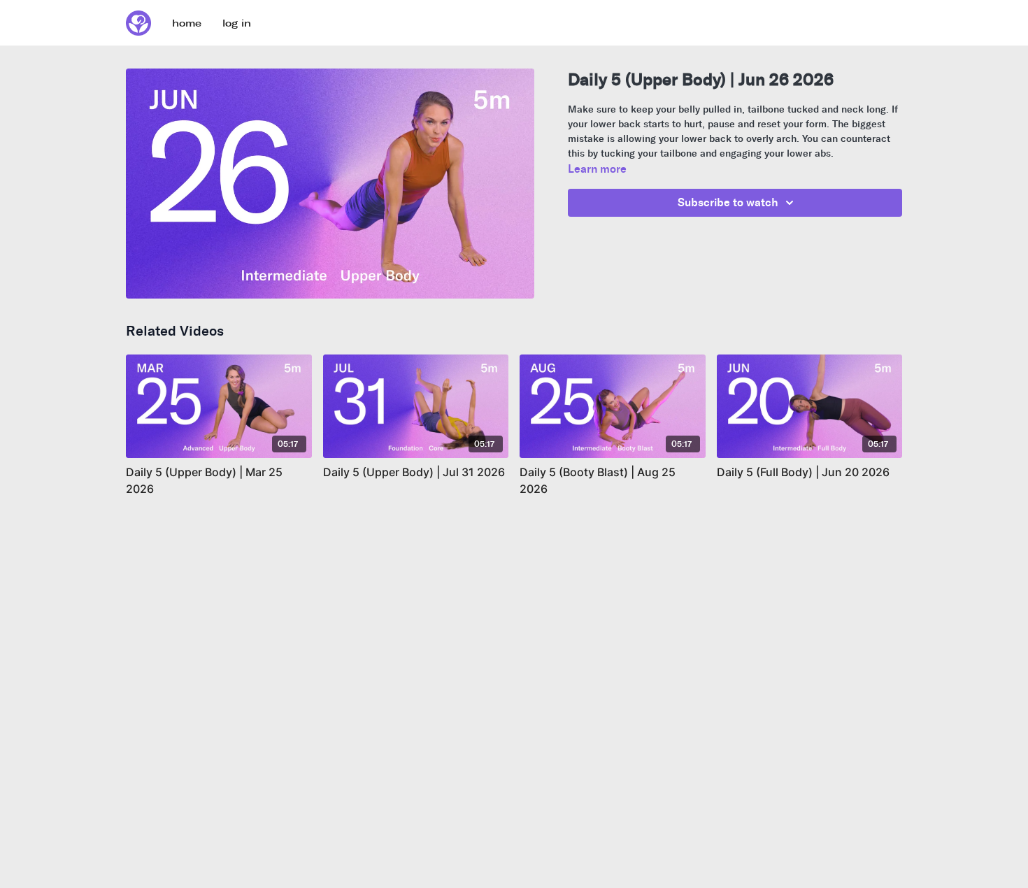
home (186, 23)
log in (236, 23)
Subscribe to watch (728, 202)
